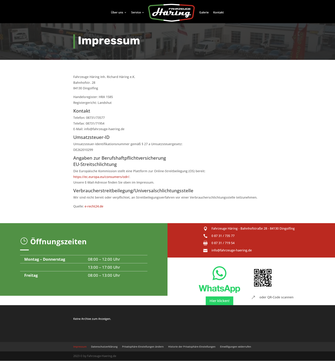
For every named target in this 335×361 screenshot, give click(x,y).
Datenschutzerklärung (104, 346)
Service (136, 12)
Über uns (117, 12)
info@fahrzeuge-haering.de (231, 250)
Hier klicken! (219, 300)
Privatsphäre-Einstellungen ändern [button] (143, 346)
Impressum (80, 346)
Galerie (204, 12)
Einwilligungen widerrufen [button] (235, 346)
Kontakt (218, 12)
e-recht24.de (94, 206)
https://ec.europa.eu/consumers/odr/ (101, 177)
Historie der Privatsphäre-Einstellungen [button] (191, 346)
